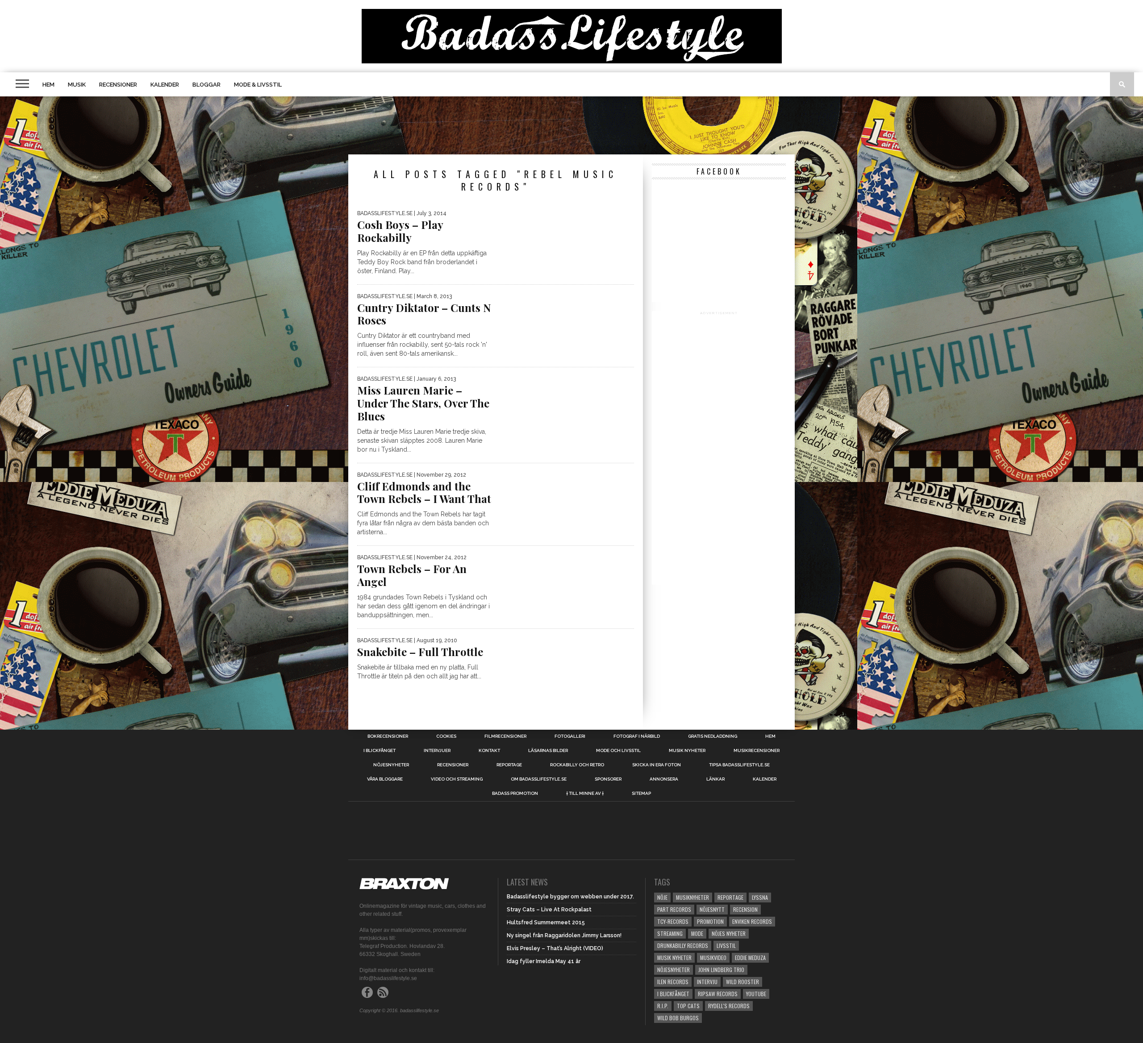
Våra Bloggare (385, 779)
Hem (48, 84)
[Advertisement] (571, 125)
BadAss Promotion (515, 793)
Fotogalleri (570, 736)
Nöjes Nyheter (729, 933)
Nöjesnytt (712, 909)
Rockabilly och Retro (577, 765)
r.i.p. (662, 1006)
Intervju (707, 981)
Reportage (509, 765)
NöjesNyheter (673, 969)
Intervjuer (437, 750)
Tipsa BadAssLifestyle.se (739, 765)
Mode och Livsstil (618, 750)
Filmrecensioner (505, 736)
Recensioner (118, 84)
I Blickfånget (673, 993)
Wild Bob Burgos (678, 1018)
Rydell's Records (729, 1006)
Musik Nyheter (687, 750)
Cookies (446, 736)
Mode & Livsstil (258, 84)
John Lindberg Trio (721, 969)
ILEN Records (672, 981)
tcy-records (672, 921)
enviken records (752, 921)
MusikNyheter (692, 897)
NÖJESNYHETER (391, 765)
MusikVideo (713, 957)
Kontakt (489, 750)
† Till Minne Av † (585, 793)
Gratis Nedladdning (712, 736)
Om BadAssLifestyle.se (539, 779)
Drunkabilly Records (682, 945)
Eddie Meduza (750, 957)
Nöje (662, 897)
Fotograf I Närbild (636, 736)
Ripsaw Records (718, 993)
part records (674, 909)
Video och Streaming (457, 779)
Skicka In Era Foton (656, 765)
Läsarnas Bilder (548, 750)
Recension (745, 909)
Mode (697, 933)
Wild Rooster (742, 981)
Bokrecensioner (387, 736)
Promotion (710, 921)
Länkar (715, 779)
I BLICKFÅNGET (379, 750)
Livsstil (726, 945)
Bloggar (206, 84)
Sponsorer (608, 779)
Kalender (164, 84)
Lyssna (760, 897)
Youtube (756, 993)
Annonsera (664, 779)
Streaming (670, 933)
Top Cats (688, 1006)
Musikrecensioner (757, 750)
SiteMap (641, 793)
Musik (77, 84)
